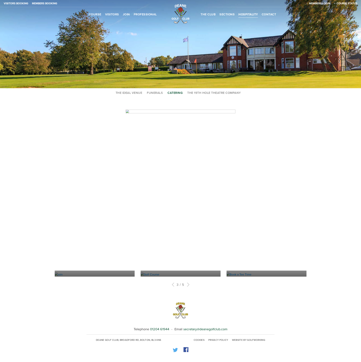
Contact (269, 14)
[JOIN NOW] (56, 274)
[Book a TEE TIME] (228, 274)
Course (95, 14)
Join (126, 14)
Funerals (155, 93)
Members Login (319, 3)
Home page (180, 13)
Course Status (347, 3)
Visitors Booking (16, 3)
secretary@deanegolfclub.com (205, 329)
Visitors (112, 14)
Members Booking (44, 3)
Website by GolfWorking (248, 340)
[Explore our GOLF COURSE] (142, 274)
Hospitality (248, 14)
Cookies (199, 340)
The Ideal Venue (129, 93)
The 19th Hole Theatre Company (214, 93)
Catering (175, 93)
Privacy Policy (218, 340)
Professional (145, 14)
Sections (227, 14)
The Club (208, 14)
